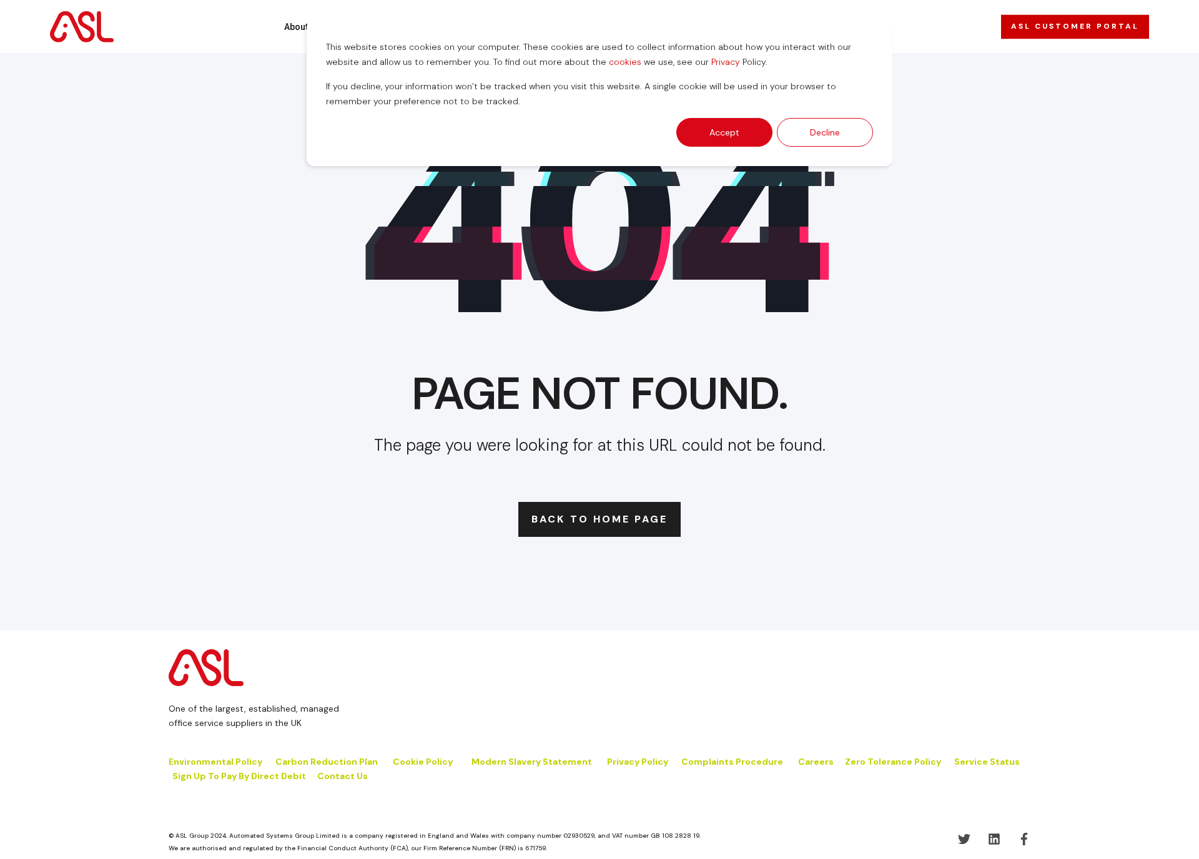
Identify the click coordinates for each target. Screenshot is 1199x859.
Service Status (987, 761)
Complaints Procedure (732, 761)
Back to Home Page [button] (599, 519)
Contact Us (342, 776)
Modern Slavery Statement (532, 761)
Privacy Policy (637, 761)
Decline (825, 132)
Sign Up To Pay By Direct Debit (239, 776)
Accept (724, 132)
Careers (816, 761)
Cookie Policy (423, 761)
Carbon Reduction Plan (326, 761)
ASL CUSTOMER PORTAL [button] (1075, 26)
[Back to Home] (82, 26)
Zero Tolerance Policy (893, 761)
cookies (625, 61)
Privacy (725, 61)
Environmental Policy (215, 761)
